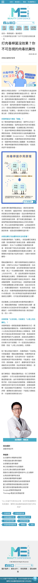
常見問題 (23, 569)
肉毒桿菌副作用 (9, 517)
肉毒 (32, 524)
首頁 (3, 33)
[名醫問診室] (18, 28)
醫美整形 (19, 33)
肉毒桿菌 (7, 513)
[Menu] (3, 2)
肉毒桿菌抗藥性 (9, 521)
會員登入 (18, 2)
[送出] (33, 23)
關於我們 (5, 569)
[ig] (11, 23)
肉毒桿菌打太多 (25, 517)
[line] (14, 23)
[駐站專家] (26, 28)
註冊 (11, 2)
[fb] (4, 23)
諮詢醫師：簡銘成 (21, 440)
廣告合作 (14, 569)
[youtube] (7, 23)
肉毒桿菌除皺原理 (10, 524)
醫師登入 (33, 2)
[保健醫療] (11, 28)
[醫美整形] (3, 28)
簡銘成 (23, 524)
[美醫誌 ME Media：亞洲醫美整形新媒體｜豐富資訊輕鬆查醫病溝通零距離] (19, 13)
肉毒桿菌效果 (19, 513)
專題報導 (10, 33)
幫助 (24, 2)
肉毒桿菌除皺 (24, 521)
